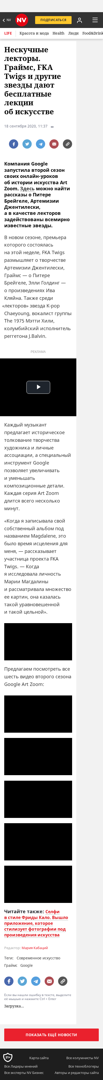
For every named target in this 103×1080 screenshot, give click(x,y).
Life (8, 33)
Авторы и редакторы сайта (77, 1072)
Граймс (10, 965)
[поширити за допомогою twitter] (27, 144)
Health (58, 33)
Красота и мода (34, 33)
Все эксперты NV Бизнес (24, 1072)
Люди (73, 33)
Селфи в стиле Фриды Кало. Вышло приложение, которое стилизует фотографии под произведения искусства (36, 923)
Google (26, 965)
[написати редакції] (54, 144)
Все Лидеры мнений (21, 1066)
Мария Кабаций (35, 948)
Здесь (27, 188)
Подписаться (53, 20)
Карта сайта (39, 1057)
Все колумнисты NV (82, 1057)
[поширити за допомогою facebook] (13, 144)
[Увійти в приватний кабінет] (79, 20)
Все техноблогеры (83, 1066)
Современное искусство (38, 957)
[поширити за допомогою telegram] (40, 144)
